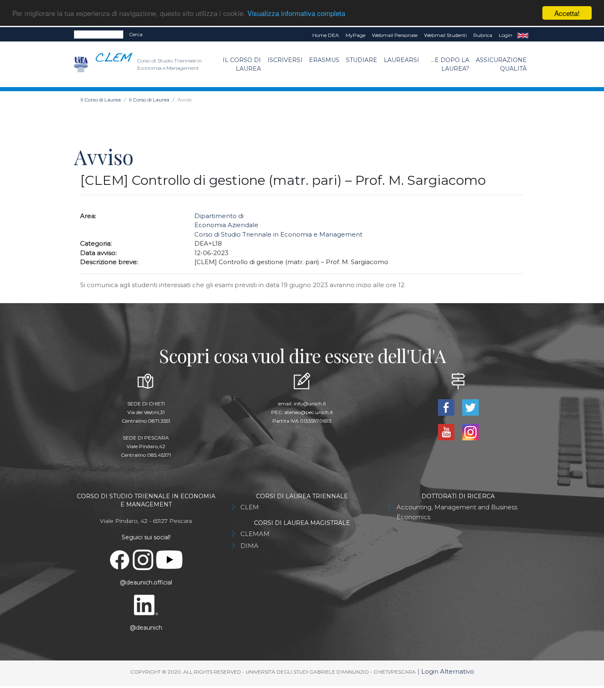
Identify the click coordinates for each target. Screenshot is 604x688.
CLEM (249, 507)
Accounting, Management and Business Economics (457, 512)
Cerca (136, 34)
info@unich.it (310, 403)
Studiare (361, 60)
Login (505, 35)
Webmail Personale (394, 35)
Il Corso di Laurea (242, 64)
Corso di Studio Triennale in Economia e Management (278, 234)
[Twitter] (470, 407)
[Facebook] (446, 407)
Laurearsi (401, 60)
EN (523, 35)
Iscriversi (284, 60)
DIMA (249, 546)
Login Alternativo (447, 671)
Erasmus (324, 60)
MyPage (355, 35)
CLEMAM (255, 534)
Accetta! (567, 13)
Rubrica (482, 35)
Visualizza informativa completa (296, 13)
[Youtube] (446, 431)
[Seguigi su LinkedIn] (145, 604)
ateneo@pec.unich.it (308, 412)
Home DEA (325, 35)
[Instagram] (470, 431)
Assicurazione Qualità (501, 64)
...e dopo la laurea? (450, 64)
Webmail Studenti (445, 35)
